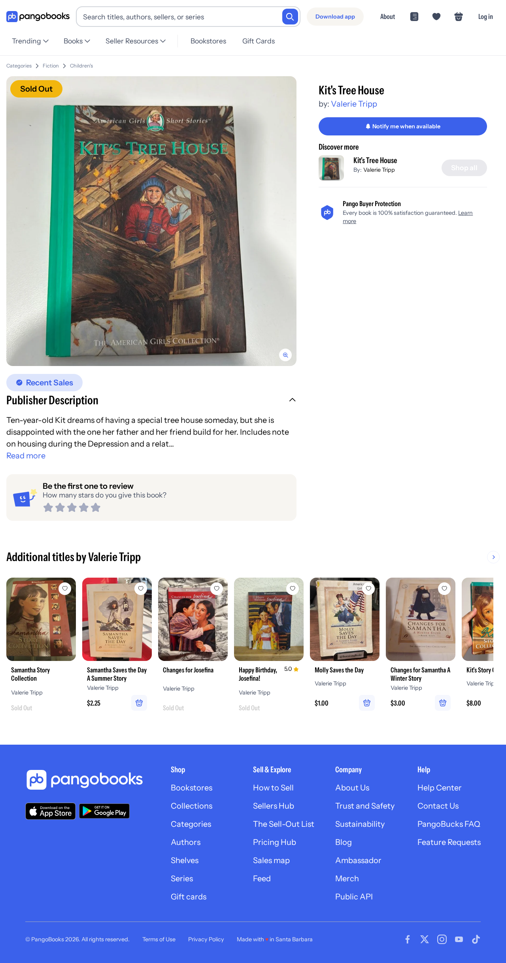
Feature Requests (449, 842)
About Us (352, 787)
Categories (19, 66)
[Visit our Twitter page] (424, 939)
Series (182, 878)
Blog (343, 842)
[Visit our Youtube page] (459, 939)
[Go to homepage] (38, 17)
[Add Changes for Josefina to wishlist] (216, 588)
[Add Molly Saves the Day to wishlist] (368, 588)
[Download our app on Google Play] (104, 810)
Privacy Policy (206, 939)
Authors (185, 842)
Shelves (184, 860)
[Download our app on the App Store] (50, 811)
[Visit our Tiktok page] (476, 939)
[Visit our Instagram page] (442, 939)
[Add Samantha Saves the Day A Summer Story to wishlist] (140, 588)
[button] (151, 401)
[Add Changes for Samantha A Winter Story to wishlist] (444, 588)
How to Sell (273, 787)
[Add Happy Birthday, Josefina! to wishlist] (292, 588)
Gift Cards (258, 41)
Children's (81, 66)
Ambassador (358, 860)
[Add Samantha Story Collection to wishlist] (65, 588)
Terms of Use (159, 939)
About (387, 16)
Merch (347, 878)
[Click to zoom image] (151, 221)
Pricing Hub (274, 842)
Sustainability (360, 824)
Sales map (271, 860)
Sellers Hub (273, 806)
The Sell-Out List (283, 824)
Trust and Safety (365, 806)
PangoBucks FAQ (448, 824)
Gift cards (188, 896)
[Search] (290, 16)
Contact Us (438, 806)
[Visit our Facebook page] (407, 939)
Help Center (439, 787)
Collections (191, 806)
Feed (262, 878)
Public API (354, 896)
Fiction (51, 66)
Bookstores (208, 41)
